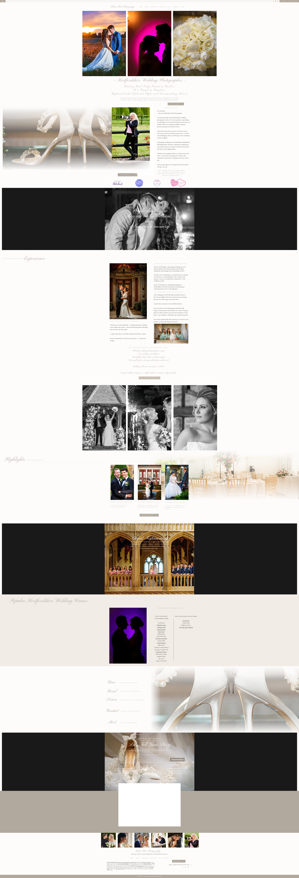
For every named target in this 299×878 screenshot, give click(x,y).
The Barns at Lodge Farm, (146, 862)
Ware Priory (120, 863)
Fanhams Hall (127, 862)
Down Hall (186, 621)
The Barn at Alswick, (147, 863)
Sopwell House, (134, 862)
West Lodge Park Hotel (120, 868)
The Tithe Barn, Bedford (186, 627)
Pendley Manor (126, 863)
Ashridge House (134, 864)
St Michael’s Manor (161, 652)
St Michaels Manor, (140, 866)
